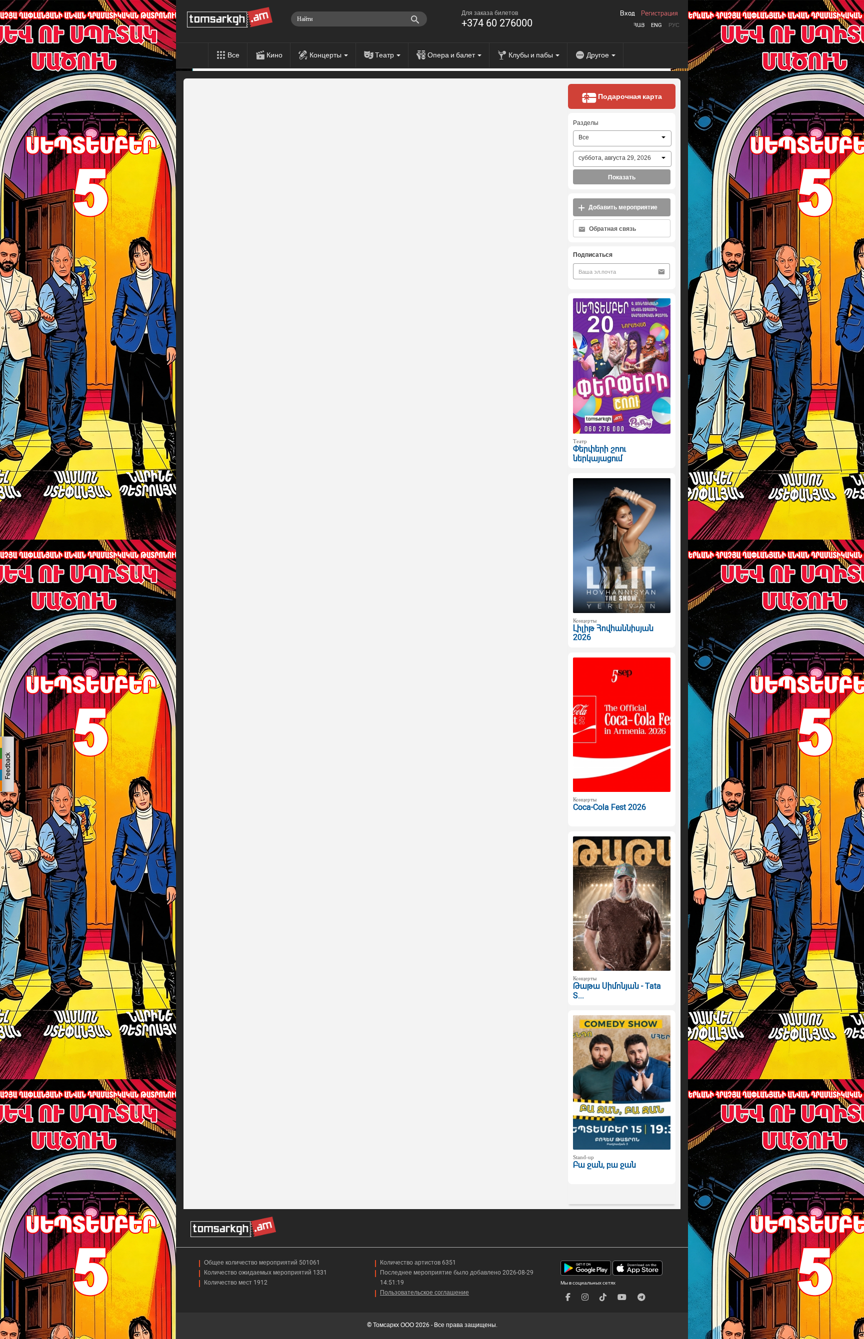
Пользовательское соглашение (424, 1292)
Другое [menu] (598, 55)
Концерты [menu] (326, 55)
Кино (274, 55)
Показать (622, 177)
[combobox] (622, 138)
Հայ (639, 25)
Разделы (585, 122)
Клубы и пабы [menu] (531, 55)
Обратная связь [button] (612, 228)
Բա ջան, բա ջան (604, 1165)
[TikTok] (603, 1297)
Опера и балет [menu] (452, 55)
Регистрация (659, 13)
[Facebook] (568, 1297)
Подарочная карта (629, 96)
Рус (674, 25)
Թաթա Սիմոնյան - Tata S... (617, 990)
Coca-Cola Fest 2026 (609, 807)
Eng (656, 25)
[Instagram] (585, 1297)
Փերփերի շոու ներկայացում (599, 453)
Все (234, 55)
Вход (627, 13)
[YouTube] (622, 1297)
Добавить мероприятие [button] (622, 207)
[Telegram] (642, 1297)
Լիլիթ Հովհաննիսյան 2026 (613, 633)
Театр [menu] (385, 55)
